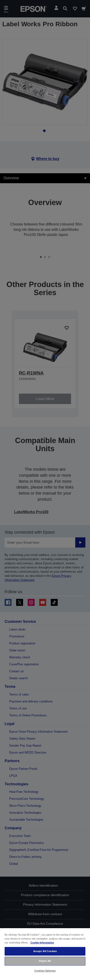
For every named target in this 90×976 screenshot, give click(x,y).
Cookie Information (42, 942)
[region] (45, 952)
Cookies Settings (45, 970)
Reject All (45, 961)
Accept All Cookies (45, 951)
